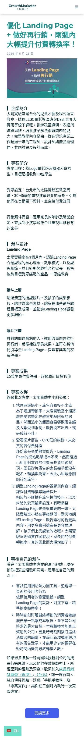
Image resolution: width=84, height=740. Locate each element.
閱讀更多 (42, 713)
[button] (77, 7)
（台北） (41, 674)
